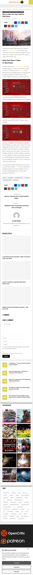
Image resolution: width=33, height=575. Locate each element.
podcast (22, 509)
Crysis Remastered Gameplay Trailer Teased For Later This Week (16, 258)
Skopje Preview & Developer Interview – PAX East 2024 (15, 308)
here (16, 167)
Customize (16, 567)
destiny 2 (11, 495)
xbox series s (13, 518)
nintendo (5, 504)
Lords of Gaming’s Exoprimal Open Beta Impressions (14, 283)
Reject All (16, 571)
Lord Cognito (13, 502)
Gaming (12, 497)
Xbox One (5, 518)
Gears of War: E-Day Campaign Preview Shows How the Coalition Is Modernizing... (19, 396)
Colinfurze (21, 70)
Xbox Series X (21, 518)
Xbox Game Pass (24, 516)
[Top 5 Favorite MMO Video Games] (24, 446)
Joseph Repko (7, 18)
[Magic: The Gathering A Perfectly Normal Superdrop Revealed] (9, 416)
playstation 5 (15, 509)
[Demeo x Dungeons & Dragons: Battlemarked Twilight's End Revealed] (9, 475)
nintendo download (14, 504)
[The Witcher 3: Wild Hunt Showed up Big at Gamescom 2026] (24, 416)
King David (5, 502)
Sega (22, 511)
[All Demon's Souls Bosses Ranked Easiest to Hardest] (24, 460)
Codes (4, 177)
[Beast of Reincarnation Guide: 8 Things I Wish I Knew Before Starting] (9, 460)
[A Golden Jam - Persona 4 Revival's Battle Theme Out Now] (24, 431)
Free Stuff (27, 177)
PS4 (27, 509)
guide (26, 497)
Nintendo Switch (25, 504)
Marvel (20, 502)
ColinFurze (10, 177)
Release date (10, 511)
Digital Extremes (19, 177)
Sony (27, 511)
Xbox (17, 516)
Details (17, 495)
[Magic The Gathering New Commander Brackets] (9, 431)
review (17, 511)
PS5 (4, 511)
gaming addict (19, 497)
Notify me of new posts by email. (12, 353)
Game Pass (5, 497)
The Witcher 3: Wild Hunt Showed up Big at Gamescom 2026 (19, 388)
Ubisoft (5, 516)
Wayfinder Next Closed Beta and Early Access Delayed (16, 206)
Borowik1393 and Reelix (20, 66)
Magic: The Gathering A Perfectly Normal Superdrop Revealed (20, 380)
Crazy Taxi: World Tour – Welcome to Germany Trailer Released (18, 372)
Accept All (16, 563)
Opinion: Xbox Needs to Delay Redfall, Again (16, 197)
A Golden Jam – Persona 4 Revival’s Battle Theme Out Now (19, 364)
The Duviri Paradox (13, 50)
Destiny (5, 495)
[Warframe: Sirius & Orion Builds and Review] (24, 475)
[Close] (30, 548)
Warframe (11, 516)
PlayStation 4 (6, 509)
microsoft (27, 502)
